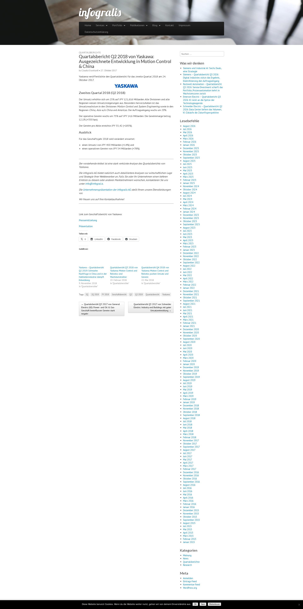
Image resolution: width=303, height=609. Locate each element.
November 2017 (191, 440)
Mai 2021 (187, 313)
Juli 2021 (187, 306)
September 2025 (191, 157)
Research (187, 564)
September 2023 (191, 224)
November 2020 (191, 332)
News (185, 558)
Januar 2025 (189, 183)
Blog (154, 25)
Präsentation (86, 226)
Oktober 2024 (190, 189)
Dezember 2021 (191, 291)
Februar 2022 (189, 284)
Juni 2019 (187, 386)
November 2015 (191, 513)
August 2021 (189, 303)
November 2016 (191, 475)
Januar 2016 (189, 507)
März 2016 (188, 500)
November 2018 (191, 408)
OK (195, 604)
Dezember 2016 (191, 472)
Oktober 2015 (190, 516)
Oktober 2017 (190, 443)
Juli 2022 (187, 268)
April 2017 (188, 462)
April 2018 (188, 430)
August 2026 (189, 126)
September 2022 (191, 262)
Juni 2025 (187, 167)
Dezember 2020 (191, 329)
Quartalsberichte (90, 52)
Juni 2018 (187, 424)
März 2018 (188, 434)
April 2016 (188, 497)
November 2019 (191, 370)
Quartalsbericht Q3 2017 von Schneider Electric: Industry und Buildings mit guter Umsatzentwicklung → (152, 307)
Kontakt (169, 25)
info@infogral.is (94, 183)
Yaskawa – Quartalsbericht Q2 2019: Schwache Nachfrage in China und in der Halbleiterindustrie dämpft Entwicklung (93, 273)
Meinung (187, 555)
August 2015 (189, 523)
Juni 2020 (187, 348)
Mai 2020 (187, 351)
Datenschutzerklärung (96, 31)
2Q (87, 294)
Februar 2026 (189, 141)
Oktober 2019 (190, 373)
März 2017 (188, 465)
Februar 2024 (189, 208)
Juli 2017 (187, 453)
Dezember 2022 (191, 253)
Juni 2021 (187, 310)
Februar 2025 (189, 179)
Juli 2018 (187, 421)
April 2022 (188, 278)
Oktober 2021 (190, 297)
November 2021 (191, 294)
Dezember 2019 (191, 367)
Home (88, 25)
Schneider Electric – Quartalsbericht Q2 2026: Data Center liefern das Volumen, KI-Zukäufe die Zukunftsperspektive (202, 109)
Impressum (184, 25)
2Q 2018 (95, 294)
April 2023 (188, 240)
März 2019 (188, 395)
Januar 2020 (189, 364)
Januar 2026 (189, 144)
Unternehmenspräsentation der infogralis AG (107, 189)
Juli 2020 (187, 345)
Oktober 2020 (190, 335)
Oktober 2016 (190, 478)
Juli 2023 (187, 230)
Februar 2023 (189, 246)
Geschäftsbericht (119, 294)
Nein (203, 604)
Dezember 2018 (191, 405)
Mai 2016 (187, 494)
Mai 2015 (187, 529)
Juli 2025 (187, 163)
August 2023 (189, 227)
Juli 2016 (187, 488)
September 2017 (191, 446)
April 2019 (188, 392)
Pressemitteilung (88, 220)
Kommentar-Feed (191, 584)
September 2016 (191, 481)
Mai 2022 (187, 275)
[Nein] (299, 604)
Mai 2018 (187, 427)
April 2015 (188, 532)
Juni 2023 (187, 233)
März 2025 (188, 176)
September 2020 (191, 338)
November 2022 (191, 256)
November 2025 (191, 151)
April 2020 (188, 354)
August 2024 (189, 192)
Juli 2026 (187, 129)
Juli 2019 (187, 383)
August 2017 (189, 449)
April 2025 (188, 173)
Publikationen (137, 25)
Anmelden (188, 578)
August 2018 (189, 418)
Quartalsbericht (152, 294)
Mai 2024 (187, 198)
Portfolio (117, 25)
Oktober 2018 (190, 411)
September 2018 (191, 415)
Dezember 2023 (191, 214)
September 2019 (191, 376)
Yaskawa (166, 294)
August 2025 (189, 160)
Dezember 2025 (191, 148)
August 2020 (189, 341)
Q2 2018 (139, 294)
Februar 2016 (189, 503)
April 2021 (188, 316)
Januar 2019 (189, 402)
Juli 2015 (187, 526)
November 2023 (191, 218)
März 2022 (188, 281)
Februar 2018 (189, 437)
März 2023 (188, 243)
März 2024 (188, 205)
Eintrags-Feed (190, 581)
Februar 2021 (189, 322)
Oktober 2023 (190, 221)
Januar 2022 (189, 287)
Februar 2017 (189, 468)
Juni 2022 (187, 272)
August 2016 (189, 484)
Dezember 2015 (191, 510)
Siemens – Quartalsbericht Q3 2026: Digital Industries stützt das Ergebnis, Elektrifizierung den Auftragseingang (201, 77)
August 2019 (189, 380)
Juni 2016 (187, 491)
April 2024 (188, 202)
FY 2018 (105, 294)
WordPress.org (190, 587)
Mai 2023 (187, 237)
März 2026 (188, 138)
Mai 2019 (187, 389)
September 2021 (191, 300)
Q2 (131, 294)
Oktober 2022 (190, 259)
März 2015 (188, 535)
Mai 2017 (187, 459)
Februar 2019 (189, 399)
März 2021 (188, 319)
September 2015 (191, 519)
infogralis (100, 12)
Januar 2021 (189, 326)
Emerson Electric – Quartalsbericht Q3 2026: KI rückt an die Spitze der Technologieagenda (202, 99)
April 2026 (188, 135)
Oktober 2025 (190, 154)
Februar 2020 (189, 361)
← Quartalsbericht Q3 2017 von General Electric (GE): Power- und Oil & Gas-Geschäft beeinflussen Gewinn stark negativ (100, 309)
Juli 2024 (187, 195)
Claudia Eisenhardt (89, 70)
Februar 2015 (189, 538)
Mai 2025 (187, 170)
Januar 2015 (189, 542)
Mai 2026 (187, 132)
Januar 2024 (189, 211)
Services (100, 25)
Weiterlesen (214, 604)
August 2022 (189, 265)
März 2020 (188, 357)
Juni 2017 (187, 456)
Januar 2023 (189, 249)
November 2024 (191, 186)
